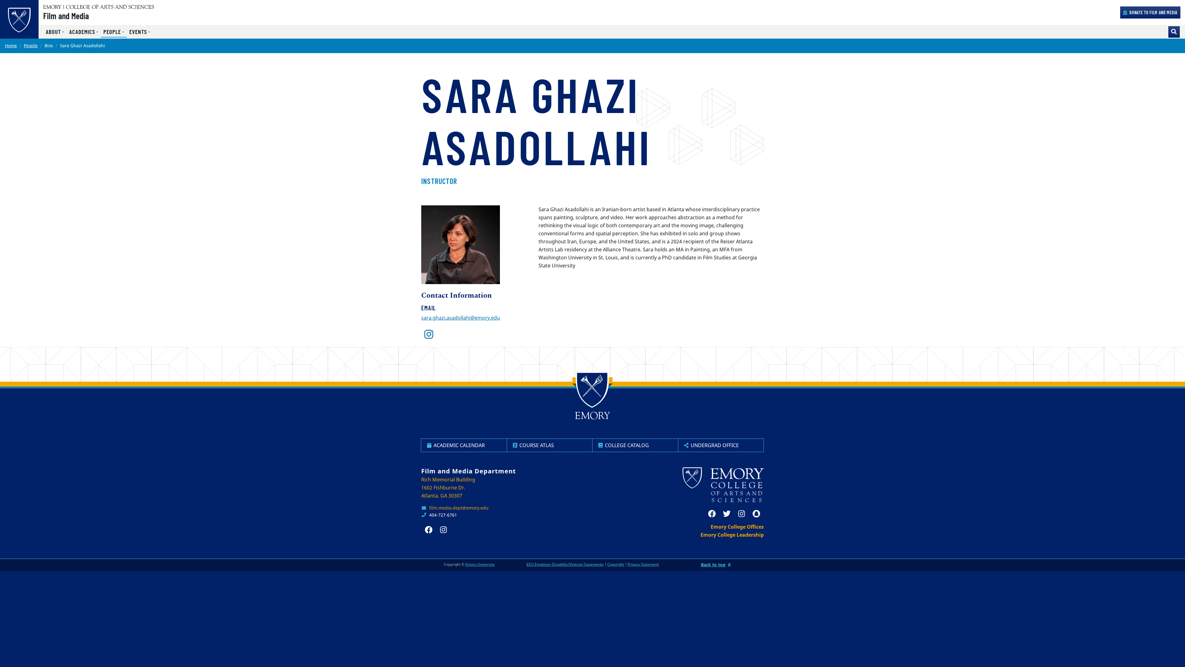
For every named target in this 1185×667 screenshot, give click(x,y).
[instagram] (428, 334)
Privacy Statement (643, 564)
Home (11, 45)
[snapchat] (756, 513)
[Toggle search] (1174, 32)
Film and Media (66, 15)
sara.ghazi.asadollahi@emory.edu (460, 317)
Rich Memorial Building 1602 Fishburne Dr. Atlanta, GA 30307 (448, 487)
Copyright (615, 564)
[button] (55, 32)
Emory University (480, 564)
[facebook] (712, 513)
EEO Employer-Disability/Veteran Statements (565, 564)
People (31, 45)
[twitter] (726, 513)
